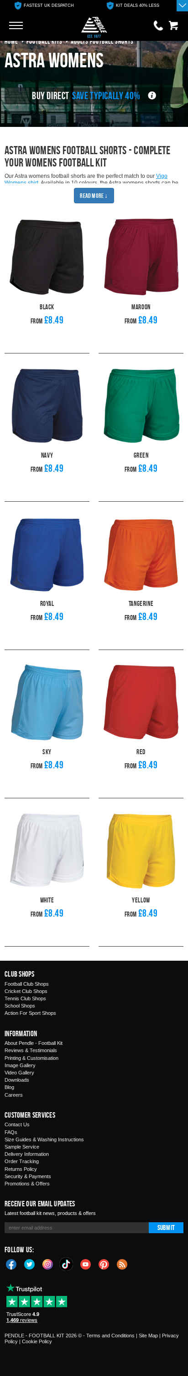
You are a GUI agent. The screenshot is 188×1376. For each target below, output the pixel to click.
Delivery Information (27, 1154)
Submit (166, 1227)
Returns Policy (21, 1169)
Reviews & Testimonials (31, 1050)
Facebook (11, 1263)
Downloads (17, 1080)
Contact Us (17, 1124)
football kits (44, 41)
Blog (9, 1087)
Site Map (148, 1335)
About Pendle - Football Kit (34, 1043)
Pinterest (104, 1263)
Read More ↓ (94, 195)
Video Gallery (19, 1072)
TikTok (66, 1264)
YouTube (86, 1263)
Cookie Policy (37, 1341)
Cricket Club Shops (26, 991)
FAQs (11, 1132)
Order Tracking (22, 1161)
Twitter (30, 1263)
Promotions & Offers (27, 1183)
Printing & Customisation (31, 1058)
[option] (44, 5)
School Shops (20, 1005)
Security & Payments (28, 1176)
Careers (14, 1095)
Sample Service (22, 1146)
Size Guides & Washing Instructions (44, 1139)
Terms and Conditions (110, 1335)
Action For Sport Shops (30, 1013)
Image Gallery (20, 1065)
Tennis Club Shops (25, 998)
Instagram (48, 1263)
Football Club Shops (27, 984)
